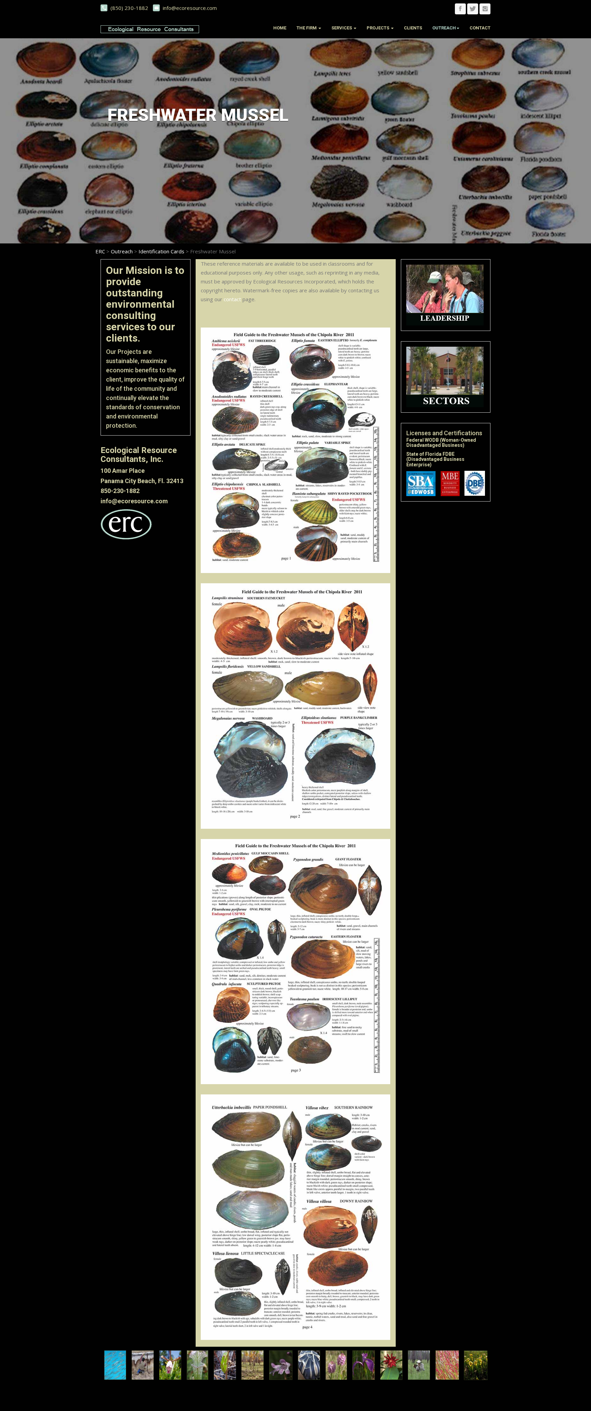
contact (232, 299)
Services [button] (342, 27)
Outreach (122, 251)
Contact (480, 27)
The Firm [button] (307, 27)
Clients (413, 27)
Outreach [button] (444, 27)
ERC (100, 251)
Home (279, 27)
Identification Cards (161, 251)
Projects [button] (378, 27)
